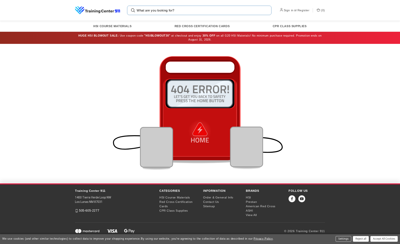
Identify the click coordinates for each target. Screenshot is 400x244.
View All (251, 215)
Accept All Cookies (384, 238)
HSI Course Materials (112, 26)
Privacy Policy (263, 238)
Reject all (360, 238)
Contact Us (211, 201)
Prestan (251, 201)
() (322, 10)
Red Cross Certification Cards (202, 26)
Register (304, 10)
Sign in (289, 10)
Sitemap (209, 206)
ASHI (249, 210)
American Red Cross (260, 206)
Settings (343, 238)
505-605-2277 (89, 210)
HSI (248, 197)
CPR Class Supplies (290, 26)
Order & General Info (218, 197)
